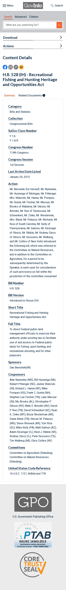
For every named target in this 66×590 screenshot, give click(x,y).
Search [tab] (8, 16)
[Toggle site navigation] (8, 5)
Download (10, 37)
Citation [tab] (33, 16)
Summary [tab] (9, 95)
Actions (8, 46)
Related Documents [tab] (30, 95)
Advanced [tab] (21, 16)
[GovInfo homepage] (33, 5)
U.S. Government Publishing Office (33, 516)
